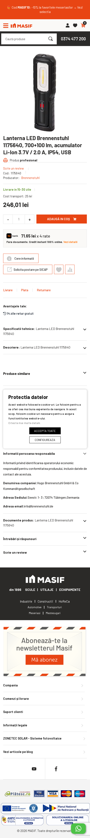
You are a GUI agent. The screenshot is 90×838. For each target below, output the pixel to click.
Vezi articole (18, 752)
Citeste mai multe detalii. (24, 423)
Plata (24, 290)
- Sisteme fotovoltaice (32, 738)
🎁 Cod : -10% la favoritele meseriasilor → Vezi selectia (45, 9)
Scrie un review (13, 168)
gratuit (20, 313)
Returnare (44, 290)
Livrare (8, 290)
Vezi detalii (70, 242)
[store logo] (21, 25)
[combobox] (29, 39)
